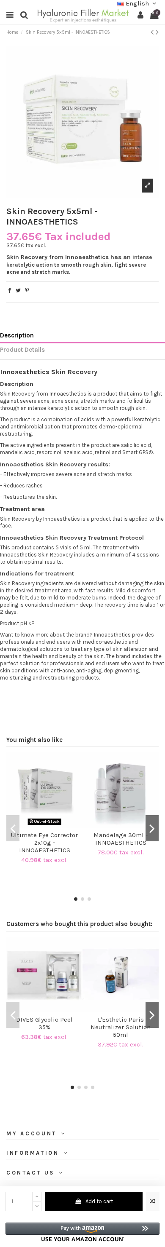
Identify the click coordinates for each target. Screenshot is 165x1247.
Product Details (22, 349)
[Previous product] (153, 32)
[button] (83, 1232)
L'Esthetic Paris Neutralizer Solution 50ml (121, 1027)
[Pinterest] (27, 290)
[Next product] (157, 32)
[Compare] (38, 824)
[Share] (9, 290)
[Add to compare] (153, 1201)
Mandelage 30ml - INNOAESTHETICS (121, 838)
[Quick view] (49, 824)
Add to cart (99, 1201)
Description (17, 335)
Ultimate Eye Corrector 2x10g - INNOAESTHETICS (44, 842)
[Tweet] (18, 290)
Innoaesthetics (25, 372)
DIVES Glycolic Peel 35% (44, 1023)
